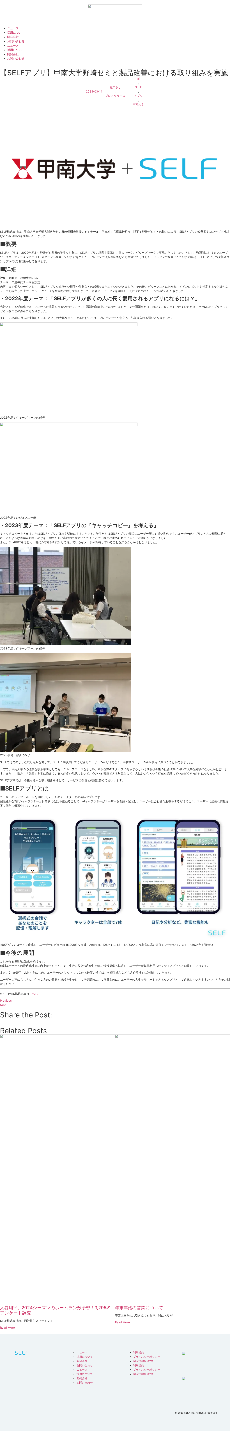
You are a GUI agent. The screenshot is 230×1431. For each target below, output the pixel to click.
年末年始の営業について (139, 1307)
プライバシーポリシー (146, 1356)
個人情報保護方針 (144, 1361)
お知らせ (115, 87)
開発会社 (13, 37)
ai (138, 78)
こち (32, 994)
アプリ (138, 96)
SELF (138, 87)
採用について (15, 32)
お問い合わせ (15, 41)
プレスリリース (115, 96)
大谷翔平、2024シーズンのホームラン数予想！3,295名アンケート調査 (55, 1310)
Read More (7, 1327)
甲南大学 (138, 104)
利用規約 (138, 1352)
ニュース (13, 28)
